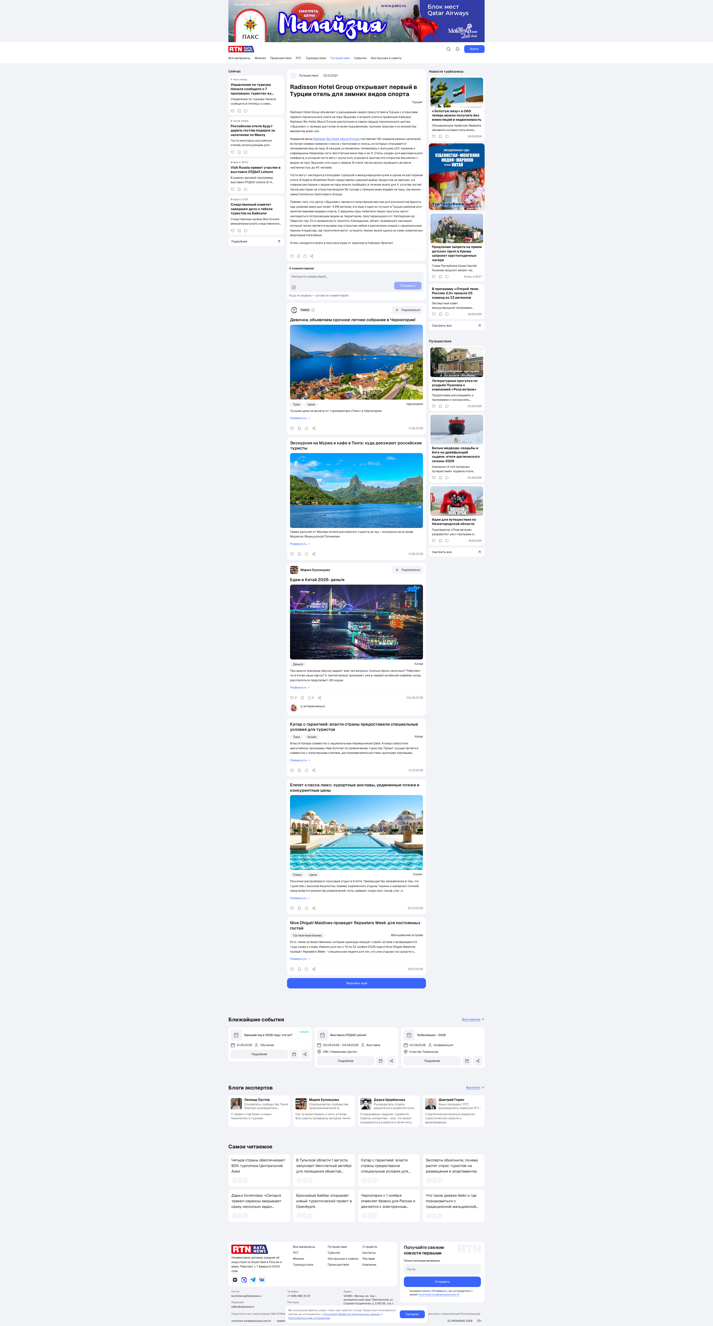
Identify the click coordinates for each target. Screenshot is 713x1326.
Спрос (297, 875)
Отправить (442, 1282)
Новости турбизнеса (446, 71)
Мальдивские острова (407, 935)
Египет (418, 874)
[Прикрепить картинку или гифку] (294, 287)
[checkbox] (406, 1291)
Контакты (369, 1253)
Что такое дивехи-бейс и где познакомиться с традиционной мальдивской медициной (451, 1204)
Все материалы (239, 58)
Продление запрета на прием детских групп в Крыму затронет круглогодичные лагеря (457, 253)
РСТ (298, 58)
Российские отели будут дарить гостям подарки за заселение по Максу (253, 130)
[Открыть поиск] (448, 49)
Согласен (412, 1314)
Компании (369, 1265)
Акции (311, 737)
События (360, 58)
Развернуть (298, 418)
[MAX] (244, 1280)
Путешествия (340, 58)
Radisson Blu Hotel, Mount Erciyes (336, 139)
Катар (419, 736)
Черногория (414, 404)
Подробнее (259, 1054)
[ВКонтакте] (262, 1280)
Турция (417, 102)
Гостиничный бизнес (307, 935)
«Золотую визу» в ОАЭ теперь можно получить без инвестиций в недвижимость (456, 115)
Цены (311, 404)
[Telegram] (253, 1280)
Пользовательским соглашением (309, 1318)
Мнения (260, 58)
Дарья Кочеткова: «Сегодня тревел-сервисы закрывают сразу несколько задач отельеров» (256, 1204)
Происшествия (280, 58)
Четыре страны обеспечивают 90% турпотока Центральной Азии (258, 1166)
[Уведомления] (457, 49)
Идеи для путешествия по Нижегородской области (454, 521)
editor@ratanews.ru (242, 1306)
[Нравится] (232, 111)
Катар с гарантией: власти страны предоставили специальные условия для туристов (384, 1168)
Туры (296, 404)
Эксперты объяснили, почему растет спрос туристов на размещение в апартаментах (452, 1166)
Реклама (368, 1259)
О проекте (369, 1247)
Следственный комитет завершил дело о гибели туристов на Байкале (252, 208)
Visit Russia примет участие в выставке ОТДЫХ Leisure (256, 169)
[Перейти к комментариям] (245, 111)
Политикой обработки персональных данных (351, 1314)
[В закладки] (239, 111)
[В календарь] (294, 1054)
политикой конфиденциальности (438, 1294)
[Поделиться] (311, 256)
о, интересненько (312, 706)
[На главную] (241, 49)
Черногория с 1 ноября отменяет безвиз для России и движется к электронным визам (388, 1204)
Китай (419, 664)
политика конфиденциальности (251, 1320)
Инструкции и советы (386, 58)
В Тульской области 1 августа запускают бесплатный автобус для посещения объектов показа (324, 1168)
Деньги (298, 664)
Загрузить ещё (356, 983)
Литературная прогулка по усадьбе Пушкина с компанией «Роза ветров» (455, 385)
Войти (474, 49)
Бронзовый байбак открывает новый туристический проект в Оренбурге (324, 1201)
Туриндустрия (316, 58)
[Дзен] (235, 1280)
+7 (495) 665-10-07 (298, 1296)
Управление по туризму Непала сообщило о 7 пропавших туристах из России (251, 91)
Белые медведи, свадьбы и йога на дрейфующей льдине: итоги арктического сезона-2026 (456, 454)
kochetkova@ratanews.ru (246, 1296)
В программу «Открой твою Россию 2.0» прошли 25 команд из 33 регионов (455, 293)
